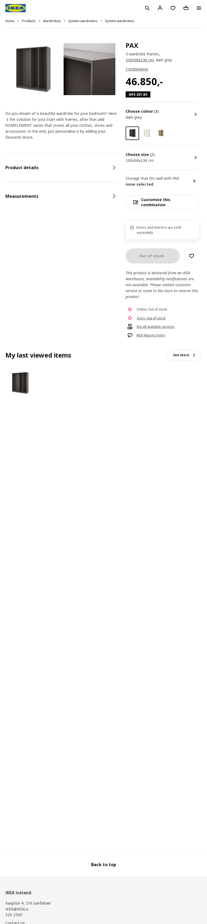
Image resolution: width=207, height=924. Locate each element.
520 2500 (13, 914)
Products (29, 21)
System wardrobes (83, 21)
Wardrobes (52, 21)
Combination (137, 69)
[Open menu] (199, 8)
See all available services (155, 327)
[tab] (61, 167)
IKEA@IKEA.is (17, 909)
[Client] (160, 7)
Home (10, 21)
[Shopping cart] (186, 7)
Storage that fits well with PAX (152, 178)
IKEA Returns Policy (150, 335)
